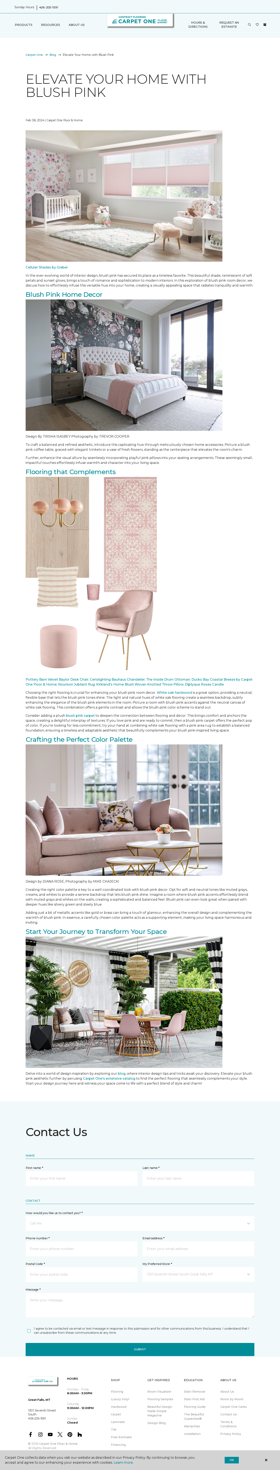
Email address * (153, 1238)
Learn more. (123, 1462)
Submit (140, 1349)
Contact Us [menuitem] (228, 1414)
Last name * (150, 1167)
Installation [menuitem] (192, 1434)
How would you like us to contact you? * (54, 1213)
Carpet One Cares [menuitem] (233, 1407)
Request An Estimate (229, 25)
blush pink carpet (80, 716)
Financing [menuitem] (118, 1445)
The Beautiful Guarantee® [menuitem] (194, 1417)
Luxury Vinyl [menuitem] (120, 1399)
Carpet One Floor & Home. (58, 1444)
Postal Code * (35, 1263)
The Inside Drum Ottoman (168, 679)
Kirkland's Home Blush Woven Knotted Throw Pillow (139, 684)
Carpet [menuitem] (116, 1414)
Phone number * (38, 1238)
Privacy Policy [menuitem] (230, 1434)
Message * (33, 1289)
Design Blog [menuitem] (156, 1423)
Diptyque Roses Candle (204, 684)
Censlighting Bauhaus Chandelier (117, 679)
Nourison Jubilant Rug (76, 684)
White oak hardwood (174, 693)
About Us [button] (77, 25)
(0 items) (264, 24)
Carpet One (34, 55)
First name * (34, 1167)
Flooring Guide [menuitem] (195, 1407)
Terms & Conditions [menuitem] (228, 1424)
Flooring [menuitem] (117, 1391)
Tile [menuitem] (113, 1429)
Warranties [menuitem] (192, 1426)
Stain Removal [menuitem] (194, 1391)
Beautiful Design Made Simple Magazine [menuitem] (159, 1411)
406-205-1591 (48, 7)
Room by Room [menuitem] (231, 1399)
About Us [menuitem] (227, 1391)
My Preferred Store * (157, 1263)
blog (121, 1074)
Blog (52, 55)
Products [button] (23, 25)
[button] (249, 24)
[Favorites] (257, 24)
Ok (232, 1460)
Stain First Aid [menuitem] (194, 1399)
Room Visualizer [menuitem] (159, 1391)
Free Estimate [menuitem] (121, 1437)
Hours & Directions (197, 25)
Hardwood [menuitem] (118, 1407)
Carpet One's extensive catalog (109, 1078)
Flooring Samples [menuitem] (160, 1399)
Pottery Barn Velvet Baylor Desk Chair (57, 679)
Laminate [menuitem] (118, 1422)
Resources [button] (50, 25)
